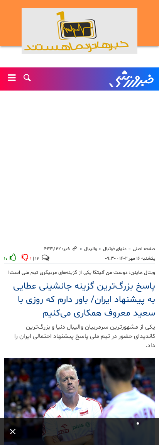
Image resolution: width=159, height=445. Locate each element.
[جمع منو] (9, 431)
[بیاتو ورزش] (79, 31)
